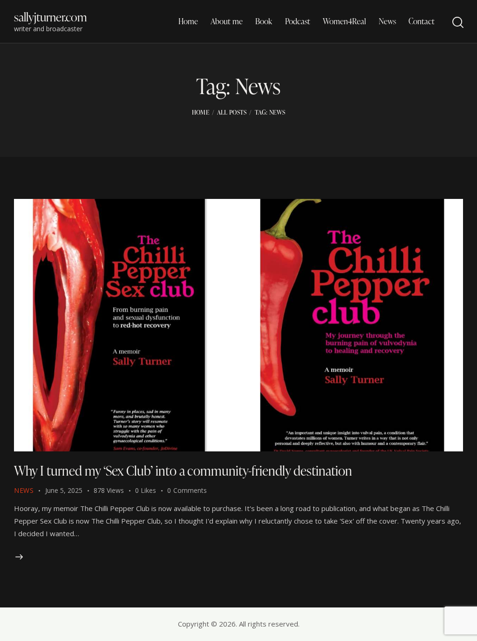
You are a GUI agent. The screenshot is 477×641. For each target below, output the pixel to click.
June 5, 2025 (63, 490)
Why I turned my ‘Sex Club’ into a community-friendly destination (183, 470)
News (24, 490)
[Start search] (457, 22)
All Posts (232, 112)
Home (200, 112)
